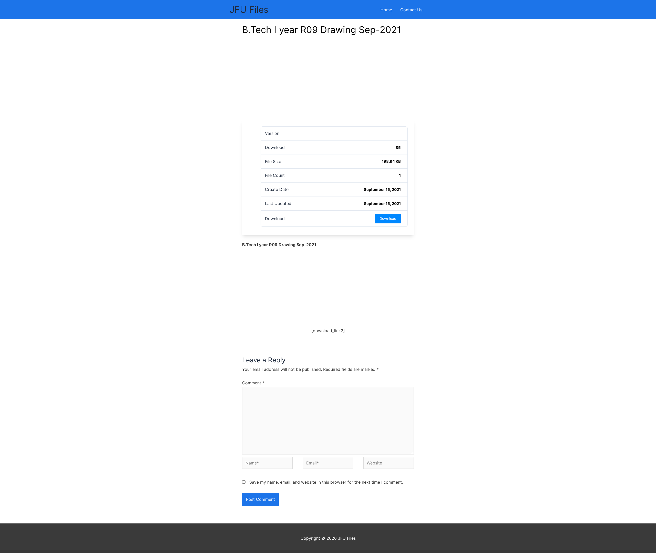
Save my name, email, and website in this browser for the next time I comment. (326, 482)
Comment (253, 382)
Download (388, 218)
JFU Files (249, 9)
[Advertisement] (328, 82)
